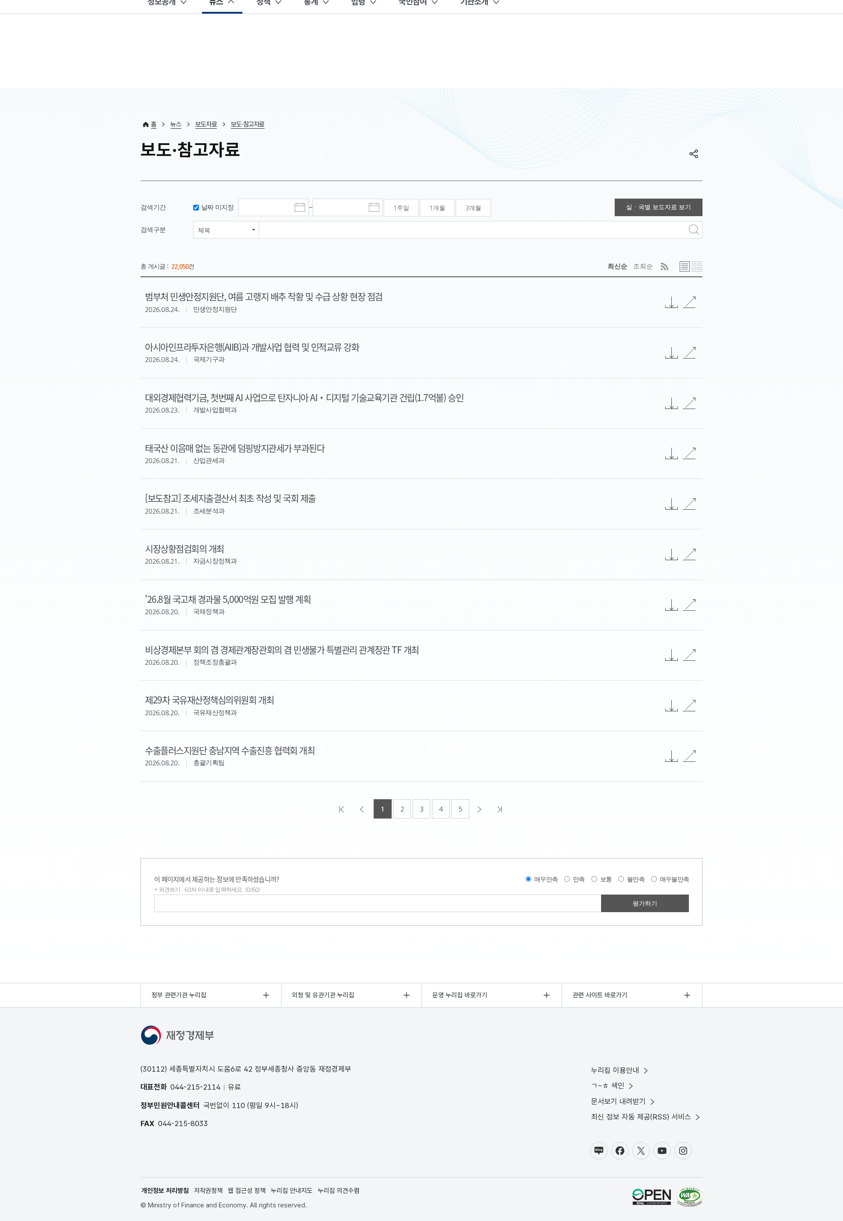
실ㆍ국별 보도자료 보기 (658, 206)
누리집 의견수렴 (339, 1191)
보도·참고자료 (248, 124)
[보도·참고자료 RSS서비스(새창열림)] (664, 266)
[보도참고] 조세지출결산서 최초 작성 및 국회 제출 (230, 497)
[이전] (362, 809)
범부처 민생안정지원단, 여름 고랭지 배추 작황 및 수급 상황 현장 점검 (263, 296)
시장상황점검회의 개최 (184, 548)
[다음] (480, 809)
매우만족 (546, 879)
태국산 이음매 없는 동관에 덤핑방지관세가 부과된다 (234, 447)
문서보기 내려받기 (618, 1101)
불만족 (636, 879)
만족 (579, 879)
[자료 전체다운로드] (672, 302)
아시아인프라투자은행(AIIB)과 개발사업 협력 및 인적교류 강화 (252, 346)
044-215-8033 (183, 1123)
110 (238, 1105)
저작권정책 (208, 1191)
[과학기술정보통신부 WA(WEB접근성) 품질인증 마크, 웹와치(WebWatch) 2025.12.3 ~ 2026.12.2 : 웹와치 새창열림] (689, 1198)
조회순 (643, 266)
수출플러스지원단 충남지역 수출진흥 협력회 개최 (229, 750)
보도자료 (206, 124)
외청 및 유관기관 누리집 (323, 995)
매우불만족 (674, 879)
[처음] (342, 809)
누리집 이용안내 (615, 1070)
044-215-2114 (195, 1087)
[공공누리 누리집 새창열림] (651, 1198)
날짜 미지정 (217, 207)
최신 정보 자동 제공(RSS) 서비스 (641, 1116)
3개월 (473, 207)
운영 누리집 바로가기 (459, 995)
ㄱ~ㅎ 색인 (607, 1085)
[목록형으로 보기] (684, 266)
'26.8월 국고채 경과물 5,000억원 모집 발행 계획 (227, 598)
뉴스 (175, 124)
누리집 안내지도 (292, 1191)
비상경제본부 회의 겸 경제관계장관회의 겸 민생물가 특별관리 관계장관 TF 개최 (282, 649)
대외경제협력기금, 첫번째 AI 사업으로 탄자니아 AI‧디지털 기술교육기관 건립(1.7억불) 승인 (304, 397)
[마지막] (500, 809)
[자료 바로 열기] (689, 302)
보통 (606, 879)
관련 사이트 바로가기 (600, 995)
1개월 (437, 207)
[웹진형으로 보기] (697, 266)
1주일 (401, 207)
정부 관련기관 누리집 (178, 995)
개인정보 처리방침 (165, 1191)
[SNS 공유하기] (693, 154)
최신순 (617, 266)
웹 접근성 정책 (247, 1191)
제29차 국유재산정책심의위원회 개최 (209, 699)
